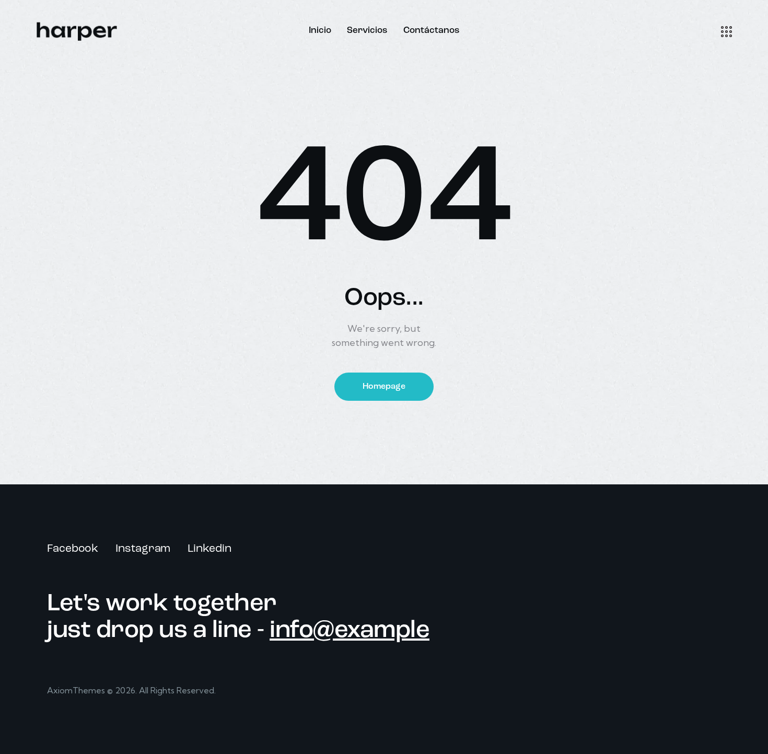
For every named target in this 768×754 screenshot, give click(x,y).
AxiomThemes (76, 690)
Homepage (384, 386)
